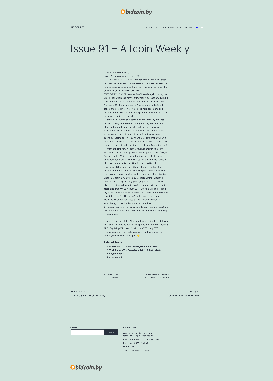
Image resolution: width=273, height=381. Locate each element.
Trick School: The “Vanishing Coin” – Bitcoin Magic (135, 250)
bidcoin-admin (112, 277)
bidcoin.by (77, 27)
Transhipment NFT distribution (137, 350)
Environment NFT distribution (136, 343)
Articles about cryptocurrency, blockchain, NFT (170, 27)
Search (73, 328)
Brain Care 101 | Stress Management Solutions (133, 246)
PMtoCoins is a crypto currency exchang (141, 339)
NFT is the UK (129, 347)
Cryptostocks (116, 253)
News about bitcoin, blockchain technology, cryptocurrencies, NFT (139, 334)
